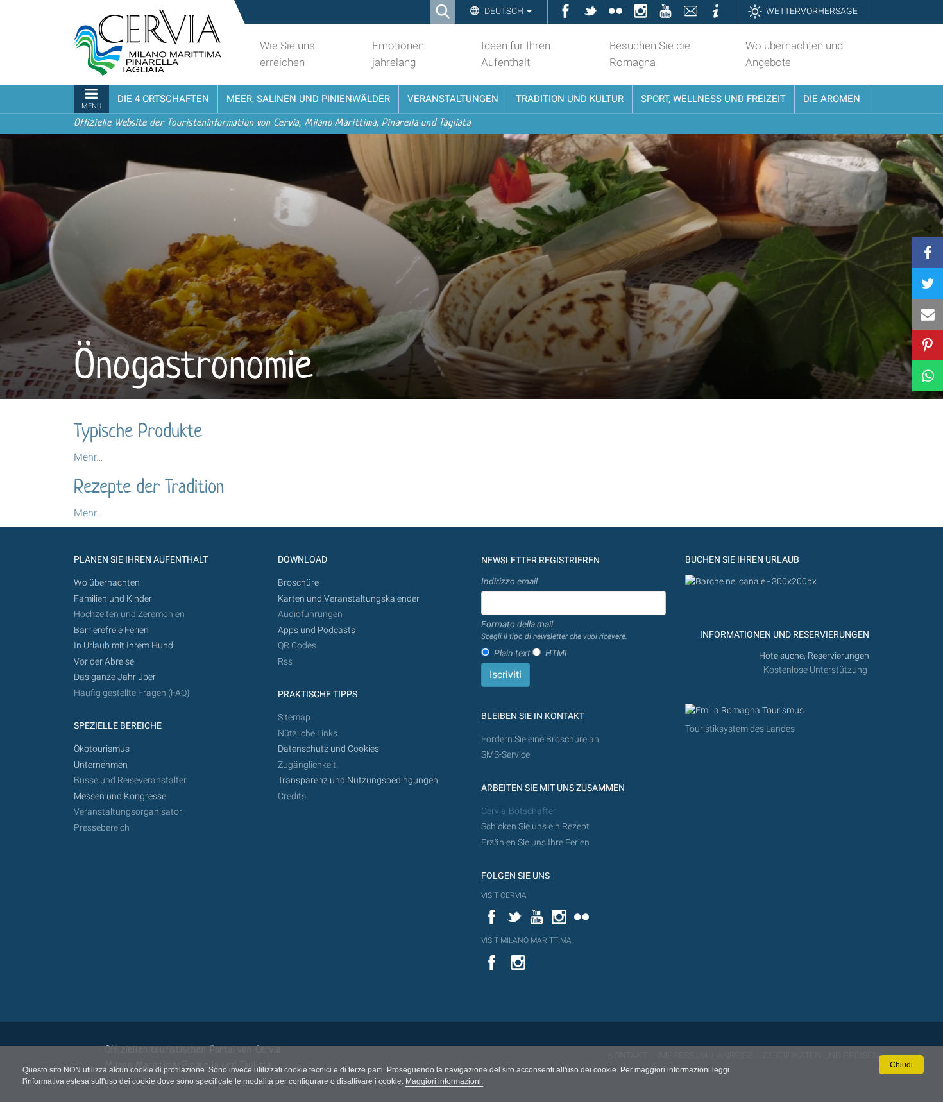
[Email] (927, 314)
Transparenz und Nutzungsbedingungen (358, 780)
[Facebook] (927, 252)
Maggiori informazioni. (444, 1081)
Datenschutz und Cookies (329, 748)
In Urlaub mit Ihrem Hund (123, 645)
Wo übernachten (107, 582)
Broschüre (298, 582)
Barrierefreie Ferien (112, 630)
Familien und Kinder (113, 598)
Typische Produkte (138, 432)
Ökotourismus (102, 748)
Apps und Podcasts (316, 630)
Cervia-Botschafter (518, 811)
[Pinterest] (927, 345)
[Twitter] (927, 283)
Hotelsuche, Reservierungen (814, 655)
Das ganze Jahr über (115, 677)
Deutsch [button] (503, 11)
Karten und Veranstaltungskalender (349, 598)
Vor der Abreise (104, 661)
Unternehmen (101, 764)
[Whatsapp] (927, 375)
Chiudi (901, 1064)
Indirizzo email (509, 581)
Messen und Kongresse (120, 796)
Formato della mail (554, 630)
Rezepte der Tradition (149, 488)
